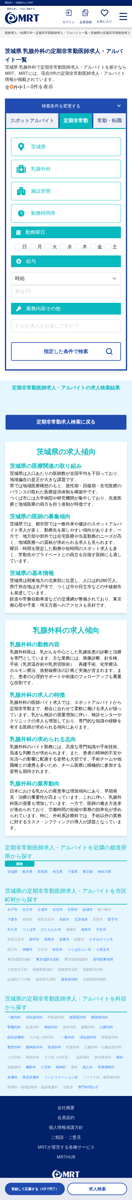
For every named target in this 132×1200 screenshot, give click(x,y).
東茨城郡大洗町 (48, 959)
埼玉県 (57, 871)
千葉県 (73, 871)
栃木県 (27, 871)
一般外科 (68, 1037)
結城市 (88, 909)
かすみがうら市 (101, 939)
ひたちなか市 (51, 929)
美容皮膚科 (30, 1077)
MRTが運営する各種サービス (66, 1147)
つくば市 (29, 929)
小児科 (46, 1067)
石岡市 (73, 909)
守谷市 (101, 929)
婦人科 (88, 1067)
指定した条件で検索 (66, 351)
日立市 (27, 909)
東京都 (88, 871)
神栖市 (27, 949)
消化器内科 (34, 1017)
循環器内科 (77, 1017)
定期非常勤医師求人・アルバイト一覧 (62, 32)
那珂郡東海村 (103, 959)
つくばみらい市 (79, 949)
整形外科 (14, 1047)
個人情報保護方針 (66, 1127)
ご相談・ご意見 (66, 1137)
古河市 (57, 909)
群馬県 (42, 871)
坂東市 (64, 939)
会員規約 (66, 1117)
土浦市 (42, 909)
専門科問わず (88, 1087)
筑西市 (49, 939)
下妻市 (12, 919)
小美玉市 (103, 949)
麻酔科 (31, 1067)
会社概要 (66, 1107)
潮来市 (86, 929)
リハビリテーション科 (61, 1077)
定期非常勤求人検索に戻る (66, 421)
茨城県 (12, 871)
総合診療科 (15, 1037)
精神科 (61, 1067)
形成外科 (54, 1047)
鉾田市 (57, 949)
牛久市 (12, 929)
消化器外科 (88, 1037)
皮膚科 (12, 1077)
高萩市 (64, 919)
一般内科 (14, 1017)
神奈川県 (104, 871)
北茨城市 (81, 919)
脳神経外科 (34, 1047)
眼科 (119, 1057)
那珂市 (34, 939)
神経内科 (51, 1027)
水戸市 (12, 909)
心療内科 (106, 1027)
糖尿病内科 (99, 1017)
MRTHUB (66, 1156)
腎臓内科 (14, 1027)
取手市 (113, 919)
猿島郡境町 (69, 979)
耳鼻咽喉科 (106, 1067)
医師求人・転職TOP (19, 32)
